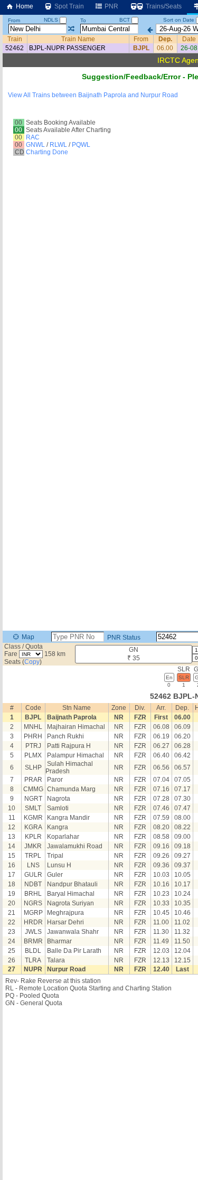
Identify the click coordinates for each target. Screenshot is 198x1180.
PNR (110, 6)
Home (23, 6)
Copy (32, 662)
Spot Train (68, 6)
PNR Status (123, 637)
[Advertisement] (99, 114)
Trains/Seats (163, 6)
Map (27, 637)
